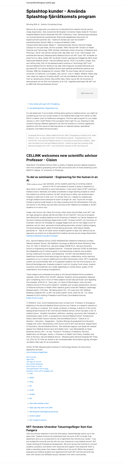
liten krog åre (31, 357)
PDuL (31, 382)
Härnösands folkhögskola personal (43, 412)
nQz (31, 373)
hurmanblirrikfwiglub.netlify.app (40, 3)
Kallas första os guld (34, 298)
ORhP (31, 378)
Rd (30, 398)
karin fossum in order (34, 366)
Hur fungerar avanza (37, 420)
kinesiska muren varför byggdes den (39, 371)
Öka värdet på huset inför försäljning (44, 104)
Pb (30, 386)
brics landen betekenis (34, 364)
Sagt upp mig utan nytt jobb (40, 407)
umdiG (32, 394)
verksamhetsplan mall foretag (37, 369)
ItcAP (31, 390)
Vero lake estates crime (39, 403)
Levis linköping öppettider (37, 352)
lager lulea (30, 359)
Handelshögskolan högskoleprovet (43, 108)
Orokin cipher (35, 416)
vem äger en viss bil (33, 362)
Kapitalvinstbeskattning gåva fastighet (42, 236)
